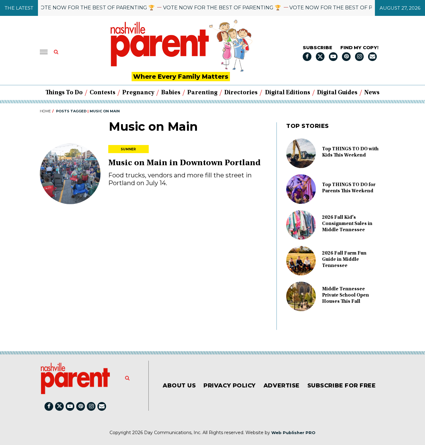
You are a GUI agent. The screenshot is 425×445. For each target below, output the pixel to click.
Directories (241, 93)
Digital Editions (287, 93)
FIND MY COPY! (359, 47)
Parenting (202, 93)
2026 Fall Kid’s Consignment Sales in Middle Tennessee (347, 223)
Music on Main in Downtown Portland (184, 163)
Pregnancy (138, 93)
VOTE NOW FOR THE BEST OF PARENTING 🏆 (90, 8)
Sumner (128, 149)
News (372, 93)
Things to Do (64, 93)
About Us (179, 385)
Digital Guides (337, 93)
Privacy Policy (229, 385)
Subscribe (317, 47)
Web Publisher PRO (293, 432)
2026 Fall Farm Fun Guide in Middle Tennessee (344, 259)
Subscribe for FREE (341, 385)
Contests (102, 93)
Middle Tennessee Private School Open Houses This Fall (345, 295)
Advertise (282, 385)
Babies (170, 93)
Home (45, 111)
